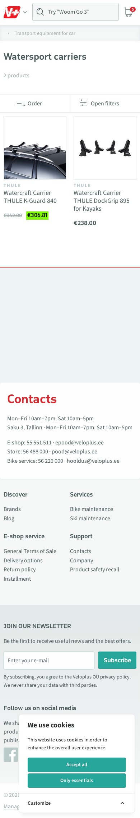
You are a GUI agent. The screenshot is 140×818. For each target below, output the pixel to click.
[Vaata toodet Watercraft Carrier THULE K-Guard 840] (35, 148)
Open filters (105, 104)
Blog (9, 518)
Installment (17, 579)
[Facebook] (11, 755)
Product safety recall (94, 569)
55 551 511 (39, 443)
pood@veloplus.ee (74, 452)
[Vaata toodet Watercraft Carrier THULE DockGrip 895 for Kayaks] (105, 148)
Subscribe (117, 660)
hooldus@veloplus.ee (93, 461)
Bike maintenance (91, 509)
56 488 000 (35, 452)
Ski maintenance (90, 518)
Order (35, 104)
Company (81, 561)
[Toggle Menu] (15, 12)
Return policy (20, 569)
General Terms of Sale (30, 551)
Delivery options (23, 561)
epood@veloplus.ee (79, 443)
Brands (12, 509)
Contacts (80, 551)
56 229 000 (50, 461)
